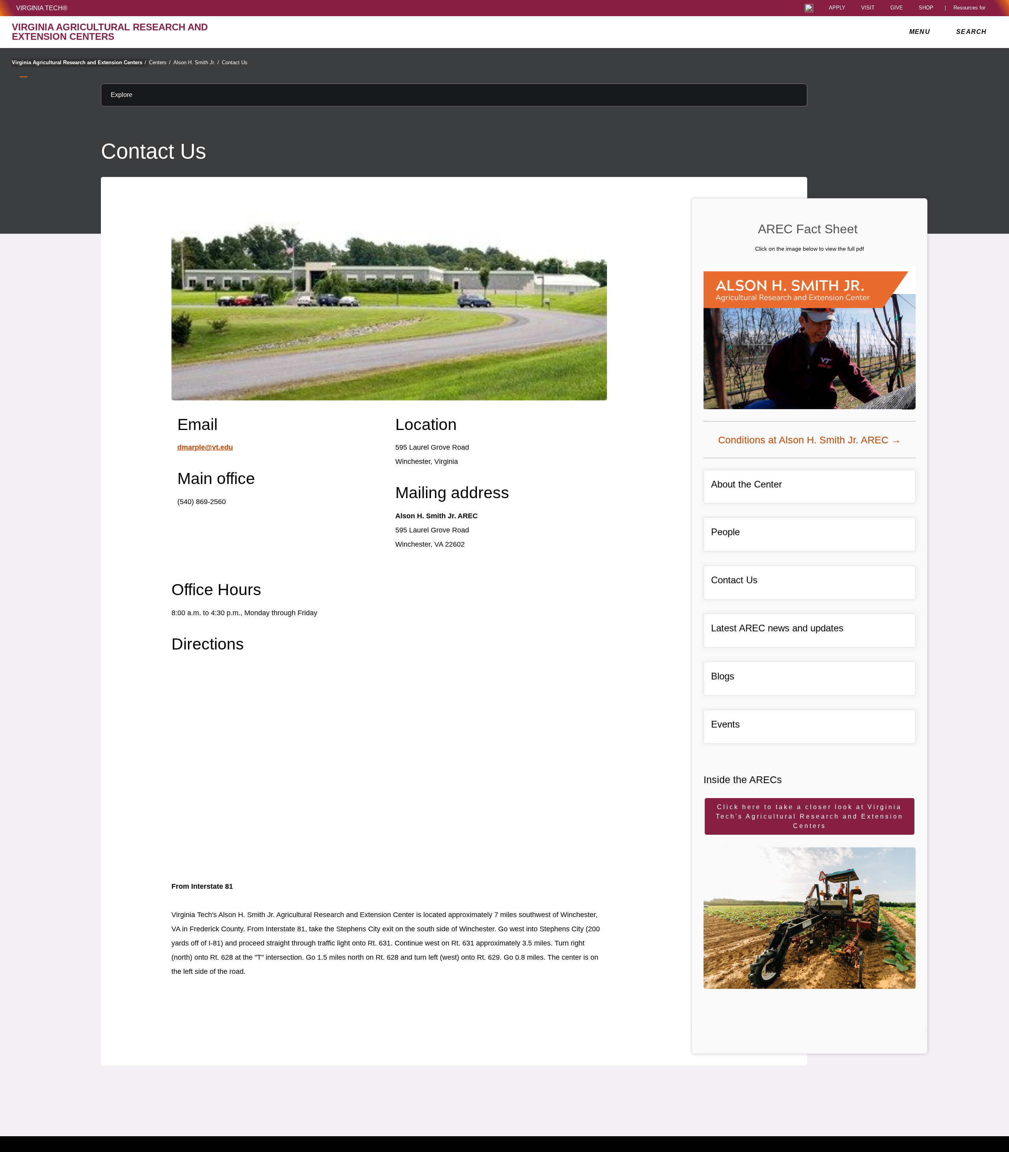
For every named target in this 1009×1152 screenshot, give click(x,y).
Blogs (722, 676)
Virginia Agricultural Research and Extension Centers (79, 62)
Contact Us (235, 62)
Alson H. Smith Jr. (196, 62)
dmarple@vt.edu (205, 447)
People (725, 532)
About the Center (746, 484)
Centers (160, 62)
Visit (868, 8)
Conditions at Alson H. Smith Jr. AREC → (809, 439)
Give (896, 8)
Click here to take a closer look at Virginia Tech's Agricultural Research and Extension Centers (809, 816)
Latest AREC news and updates (777, 628)
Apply (837, 8)
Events (725, 724)
